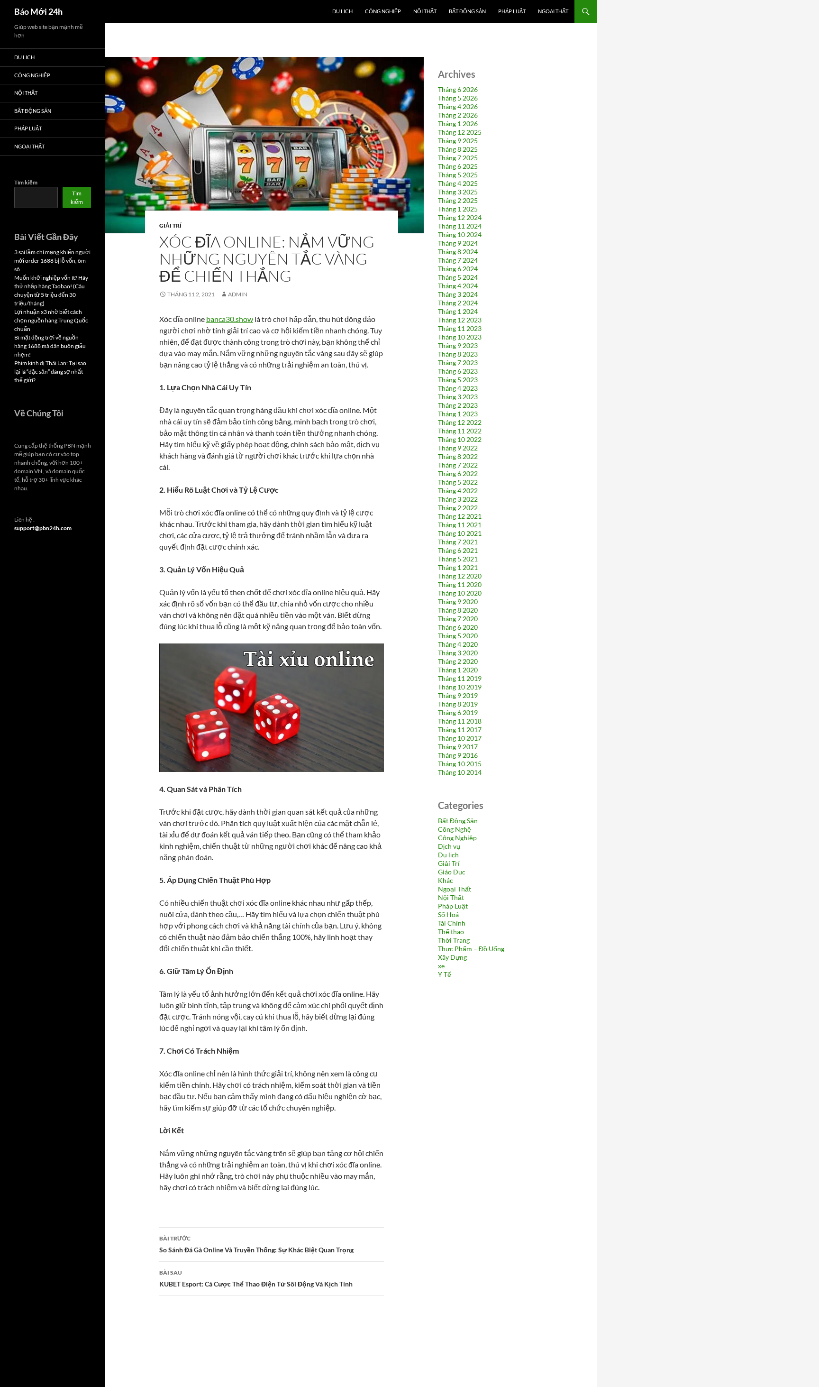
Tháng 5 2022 (458, 482)
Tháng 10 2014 (460, 772)
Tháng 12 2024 (460, 217)
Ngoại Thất (553, 11)
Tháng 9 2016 (458, 755)
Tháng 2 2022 (458, 508)
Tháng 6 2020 (458, 627)
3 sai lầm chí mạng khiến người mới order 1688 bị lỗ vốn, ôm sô (52, 260)
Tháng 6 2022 (458, 473)
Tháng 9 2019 (458, 695)
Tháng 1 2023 (458, 414)
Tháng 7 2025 (458, 158)
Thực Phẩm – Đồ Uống (471, 949)
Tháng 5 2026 (458, 98)
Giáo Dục (451, 872)
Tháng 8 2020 (458, 610)
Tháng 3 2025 (458, 192)
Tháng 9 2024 (458, 243)
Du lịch (342, 11)
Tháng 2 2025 (458, 200)
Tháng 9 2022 (458, 448)
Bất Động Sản (467, 11)
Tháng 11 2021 (460, 525)
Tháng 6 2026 (458, 89)
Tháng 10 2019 (460, 687)
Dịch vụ (449, 846)
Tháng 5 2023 (458, 380)
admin (237, 294)
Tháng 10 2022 (460, 439)
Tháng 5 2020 (458, 636)
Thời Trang (454, 940)
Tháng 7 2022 (458, 465)
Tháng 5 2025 (458, 175)
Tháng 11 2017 (460, 730)
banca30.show (229, 318)
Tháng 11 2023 (460, 328)
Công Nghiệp (383, 11)
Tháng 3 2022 (458, 499)
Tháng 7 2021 (458, 542)
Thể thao (451, 932)
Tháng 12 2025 (460, 132)
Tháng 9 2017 (458, 747)
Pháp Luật (512, 11)
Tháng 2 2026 (458, 115)
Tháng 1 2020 (458, 670)
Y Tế (444, 974)
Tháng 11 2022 (460, 431)
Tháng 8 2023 (458, 354)
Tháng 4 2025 (458, 183)
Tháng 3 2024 (458, 294)
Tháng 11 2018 (460, 721)
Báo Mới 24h (38, 11)
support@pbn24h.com (43, 528)
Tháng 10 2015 (460, 764)
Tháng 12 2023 (460, 320)
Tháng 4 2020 (458, 644)
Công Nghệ (454, 829)
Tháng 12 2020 (460, 576)
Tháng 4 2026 (458, 106)
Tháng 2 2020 (458, 661)
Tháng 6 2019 (458, 712)
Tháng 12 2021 (460, 516)
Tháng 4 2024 (458, 286)
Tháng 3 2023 (458, 397)
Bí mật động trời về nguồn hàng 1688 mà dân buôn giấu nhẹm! (50, 346)
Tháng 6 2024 (458, 269)
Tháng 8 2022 (458, 456)
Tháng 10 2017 (460, 738)
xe (441, 966)
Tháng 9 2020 (458, 601)
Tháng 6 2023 (458, 371)
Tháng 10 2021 (460, 533)
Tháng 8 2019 (458, 704)
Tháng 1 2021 (458, 567)
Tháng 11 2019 (460, 678)
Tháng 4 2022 (458, 491)
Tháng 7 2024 (458, 260)
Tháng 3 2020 (458, 653)
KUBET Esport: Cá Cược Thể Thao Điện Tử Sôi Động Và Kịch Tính (256, 1278)
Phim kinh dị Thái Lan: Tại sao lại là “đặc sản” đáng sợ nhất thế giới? (50, 371)
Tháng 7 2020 (458, 619)
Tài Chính (451, 923)
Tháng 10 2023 (460, 337)
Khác (445, 880)
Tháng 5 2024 (458, 277)
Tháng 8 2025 (458, 149)
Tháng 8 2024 (458, 252)
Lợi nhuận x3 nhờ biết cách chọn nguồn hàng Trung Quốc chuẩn (51, 320)
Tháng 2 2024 (458, 303)
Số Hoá (448, 914)
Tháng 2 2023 (458, 405)
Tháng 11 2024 (460, 226)
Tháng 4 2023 (458, 388)
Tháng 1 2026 (458, 123)
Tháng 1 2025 (458, 209)
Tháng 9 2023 (458, 345)
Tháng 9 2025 (458, 141)
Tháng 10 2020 (460, 593)
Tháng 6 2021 (458, 550)
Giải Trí (170, 225)
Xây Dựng (452, 957)
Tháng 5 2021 (458, 559)
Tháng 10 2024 (460, 234)
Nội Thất (425, 11)
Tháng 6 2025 (458, 166)
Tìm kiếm (25, 182)
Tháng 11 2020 (460, 584)
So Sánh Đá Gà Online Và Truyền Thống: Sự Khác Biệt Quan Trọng (256, 1244)
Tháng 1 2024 (458, 311)
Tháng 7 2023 (458, 362)
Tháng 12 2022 (460, 422)
